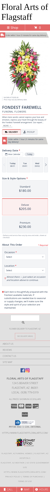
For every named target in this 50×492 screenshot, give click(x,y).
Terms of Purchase (33, 476)
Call (9, 489)
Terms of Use (25, 481)
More (6, 125)
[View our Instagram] (27, 371)
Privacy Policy (13, 476)
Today (29, 154)
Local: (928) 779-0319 (25, 392)
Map (26, 489)
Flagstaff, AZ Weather (12, 463)
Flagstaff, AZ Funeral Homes (17, 453)
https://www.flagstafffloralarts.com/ (25, 432)
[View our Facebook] (23, 371)
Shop (14, 27)
